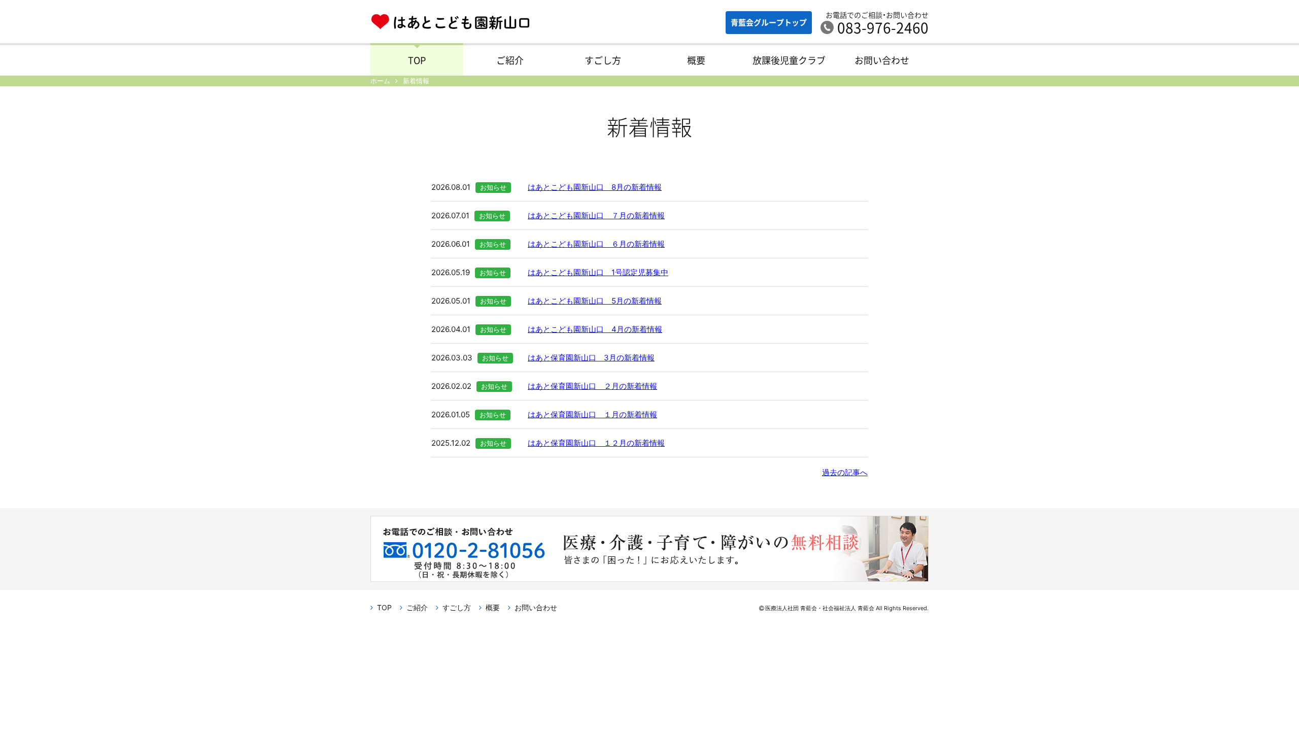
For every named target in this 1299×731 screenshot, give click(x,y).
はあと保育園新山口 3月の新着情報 (591, 357)
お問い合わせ (881, 60)
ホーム (380, 81)
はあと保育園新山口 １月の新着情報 (592, 414)
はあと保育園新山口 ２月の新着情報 (592, 386)
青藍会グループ (769, 22)
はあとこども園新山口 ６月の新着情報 (596, 244)
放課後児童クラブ (789, 60)
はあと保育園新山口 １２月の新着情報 (596, 443)
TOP (417, 60)
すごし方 (603, 60)
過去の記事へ (845, 472)
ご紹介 (510, 60)
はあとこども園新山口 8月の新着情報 (595, 187)
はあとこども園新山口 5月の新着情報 (595, 301)
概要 (696, 60)
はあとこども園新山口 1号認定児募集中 (598, 272)
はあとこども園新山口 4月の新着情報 (595, 329)
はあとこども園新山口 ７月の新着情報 (596, 215)
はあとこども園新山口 (450, 23)
